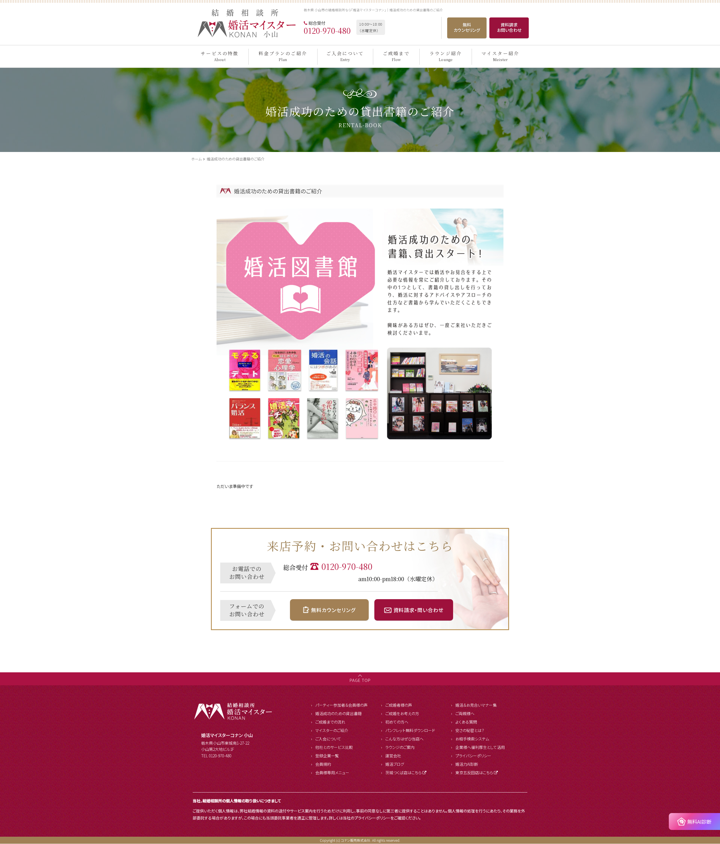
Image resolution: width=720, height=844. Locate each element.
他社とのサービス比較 (334, 747)
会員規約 (323, 764)
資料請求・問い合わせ (418, 610)
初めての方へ (396, 722)
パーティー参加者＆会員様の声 (341, 705)
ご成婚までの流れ (330, 722)
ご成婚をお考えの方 (402, 713)
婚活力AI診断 (466, 764)
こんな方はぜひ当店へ (404, 739)
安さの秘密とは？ (469, 730)
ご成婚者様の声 (398, 705)
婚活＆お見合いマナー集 (476, 705)
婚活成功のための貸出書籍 (338, 713)
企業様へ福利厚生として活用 (480, 747)
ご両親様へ (464, 713)
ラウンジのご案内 (400, 747)
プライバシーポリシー (473, 755)
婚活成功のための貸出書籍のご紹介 (235, 159)
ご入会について (328, 739)
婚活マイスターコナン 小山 (227, 735)
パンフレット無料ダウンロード (410, 730)
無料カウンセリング (467, 27)
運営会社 (393, 755)
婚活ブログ (394, 764)
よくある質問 (466, 722)
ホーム (196, 159)
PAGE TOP (360, 680)
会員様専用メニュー (332, 772)
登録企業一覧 (327, 755)
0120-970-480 (327, 30)
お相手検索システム (472, 739)
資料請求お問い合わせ (509, 27)
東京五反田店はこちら (474, 772)
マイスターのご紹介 (331, 730)
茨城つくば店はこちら (403, 772)
